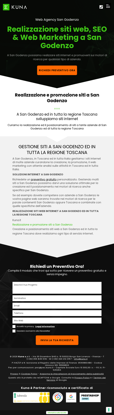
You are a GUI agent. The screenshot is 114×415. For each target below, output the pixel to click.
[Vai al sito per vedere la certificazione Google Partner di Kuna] (71, 397)
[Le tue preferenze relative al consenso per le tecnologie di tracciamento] (109, 410)
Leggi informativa (45, 326)
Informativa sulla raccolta (57, 413)
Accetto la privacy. (36, 326)
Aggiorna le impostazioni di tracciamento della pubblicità (72, 373)
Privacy (14, 373)
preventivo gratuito (44, 179)
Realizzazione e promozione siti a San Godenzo (42, 224)
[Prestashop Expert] (90, 397)
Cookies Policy (29, 373)
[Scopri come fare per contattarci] (101, 7)
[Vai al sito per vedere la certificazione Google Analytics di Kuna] (57, 397)
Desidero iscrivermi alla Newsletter (33, 330)
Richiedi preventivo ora (57, 70)
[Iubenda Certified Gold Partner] (31, 397)
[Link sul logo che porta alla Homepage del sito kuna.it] (15, 7)
